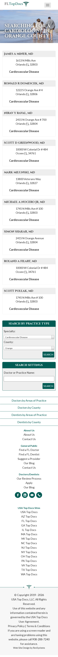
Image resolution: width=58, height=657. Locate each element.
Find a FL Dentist (29, 454)
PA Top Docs (29, 561)
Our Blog (29, 463)
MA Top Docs (29, 534)
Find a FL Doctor (29, 450)
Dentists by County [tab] (29, 422)
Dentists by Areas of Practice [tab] (29, 415)
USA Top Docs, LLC (22, 599)
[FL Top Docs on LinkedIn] (25, 495)
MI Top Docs (29, 538)
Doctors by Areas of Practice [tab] (29, 400)
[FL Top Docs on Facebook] (18, 495)
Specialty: (9, 331)
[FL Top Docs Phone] (39, 495)
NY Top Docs (29, 552)
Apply (29, 483)
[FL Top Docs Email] (32, 495)
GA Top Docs (29, 525)
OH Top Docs (29, 556)
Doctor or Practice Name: (19, 372)
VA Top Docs (29, 565)
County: (8, 342)
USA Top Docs (29, 512)
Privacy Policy (16, 626)
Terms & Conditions (38, 626)
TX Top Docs (29, 569)
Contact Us (29, 439)
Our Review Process (29, 478)
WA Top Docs (29, 574)
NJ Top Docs (29, 547)
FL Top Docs (29, 521)
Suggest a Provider (29, 458)
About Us (29, 434)
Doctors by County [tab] (29, 407)
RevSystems (39, 648)
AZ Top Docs (29, 516)
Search (48, 354)
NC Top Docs (29, 543)
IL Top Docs (29, 530)
